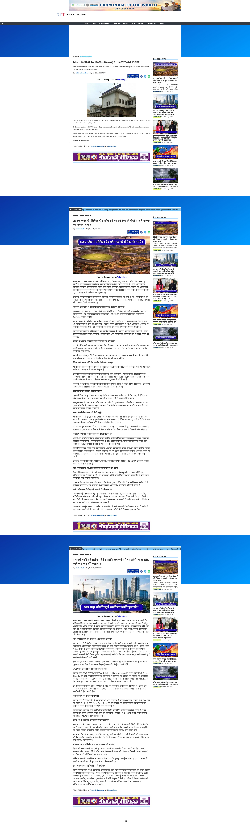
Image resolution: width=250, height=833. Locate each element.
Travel (94, 23)
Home (75, 57)
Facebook (93, 146)
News (86, 23)
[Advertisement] (125, 38)
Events (161, 23)
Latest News (159, 58)
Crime (133, 23)
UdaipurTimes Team (82, 73)
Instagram (100, 146)
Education (116, 23)
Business (141, 23)
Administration (104, 23)
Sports (125, 23)
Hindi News (84, 215)
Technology (151, 23)
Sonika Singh (80, 229)
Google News (112, 146)
